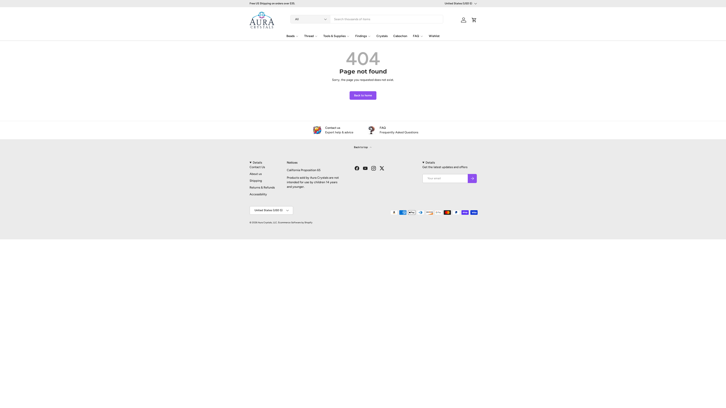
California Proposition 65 (303, 170)
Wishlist (434, 36)
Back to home (363, 95)
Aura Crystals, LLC (267, 222)
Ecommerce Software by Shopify (295, 222)
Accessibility (258, 194)
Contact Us (257, 167)
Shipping (256, 180)
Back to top (361, 147)
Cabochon (400, 36)
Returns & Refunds (262, 187)
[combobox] (367, 19)
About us (256, 174)
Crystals (382, 36)
